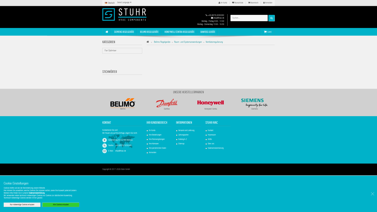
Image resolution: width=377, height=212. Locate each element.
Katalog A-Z (182, 139)
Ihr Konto (223, 3)
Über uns (211, 144)
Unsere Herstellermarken (188, 92)
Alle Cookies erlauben (61, 205)
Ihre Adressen (154, 144)
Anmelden (268, 3)
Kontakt (210, 131)
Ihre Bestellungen (155, 135)
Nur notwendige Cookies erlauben (22, 205)
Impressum (212, 135)
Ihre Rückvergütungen (157, 139)
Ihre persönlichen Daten (157, 148)
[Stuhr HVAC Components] (129, 14)
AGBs (210, 139)
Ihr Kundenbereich (157, 122)
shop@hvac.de (218, 18)
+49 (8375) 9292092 (215, 15)
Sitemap (181, 144)
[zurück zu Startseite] (149, 42)
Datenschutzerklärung (216, 148)
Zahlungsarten (183, 135)
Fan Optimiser (110, 51)
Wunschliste (238, 3)
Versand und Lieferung (186, 131)
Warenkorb (254, 3)
